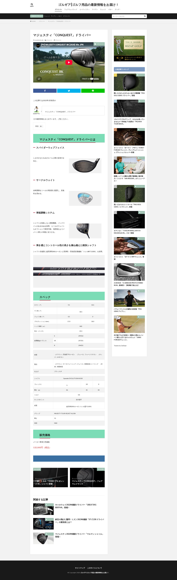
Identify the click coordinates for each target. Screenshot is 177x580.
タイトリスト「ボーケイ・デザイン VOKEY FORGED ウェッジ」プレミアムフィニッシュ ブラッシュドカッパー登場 (129, 150)
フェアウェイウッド (70, 9)
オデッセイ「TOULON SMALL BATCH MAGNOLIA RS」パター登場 (127, 232)
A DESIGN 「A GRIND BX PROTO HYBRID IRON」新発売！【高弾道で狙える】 (128, 284)
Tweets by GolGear (120, 345)
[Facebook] (45, 91)
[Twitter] (69, 91)
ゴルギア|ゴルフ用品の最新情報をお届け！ (88, 4)
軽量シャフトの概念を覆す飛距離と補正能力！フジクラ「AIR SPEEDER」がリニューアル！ (129, 178)
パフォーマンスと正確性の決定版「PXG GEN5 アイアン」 (128, 310)
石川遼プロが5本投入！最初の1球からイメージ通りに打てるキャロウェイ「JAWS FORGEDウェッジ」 (128, 337)
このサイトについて (94, 568)
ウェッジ (103, 9)
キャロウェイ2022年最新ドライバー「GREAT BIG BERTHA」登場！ (75, 506)
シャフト (142, 158)
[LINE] (93, 91)
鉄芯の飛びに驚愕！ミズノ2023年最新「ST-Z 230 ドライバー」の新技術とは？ (79, 520)
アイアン (95, 9)
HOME (34, 21)
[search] (145, 16)
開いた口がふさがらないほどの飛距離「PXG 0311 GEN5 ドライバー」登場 (129, 94)
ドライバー (58, 9)
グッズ (117, 9)
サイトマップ (80, 568)
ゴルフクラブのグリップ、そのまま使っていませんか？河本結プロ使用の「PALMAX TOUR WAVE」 (129, 121)
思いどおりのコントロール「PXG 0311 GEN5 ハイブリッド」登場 (127, 206)
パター (110, 9)
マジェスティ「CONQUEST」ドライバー (59, 21)
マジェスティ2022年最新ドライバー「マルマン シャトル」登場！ (79, 535)
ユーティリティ (85, 9)
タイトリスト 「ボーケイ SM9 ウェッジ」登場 (129, 258)
